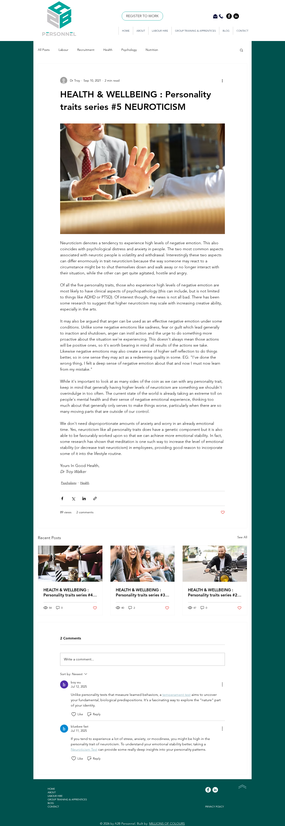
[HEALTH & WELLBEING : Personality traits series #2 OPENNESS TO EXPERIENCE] (215, 564)
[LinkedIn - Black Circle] (236, 16)
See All (242, 537)
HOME (51, 788)
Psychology (129, 50)
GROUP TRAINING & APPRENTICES (67, 799)
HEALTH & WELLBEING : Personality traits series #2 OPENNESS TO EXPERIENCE (214, 592)
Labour (63, 50)
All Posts (44, 50)
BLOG (51, 803)
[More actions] (222, 80)
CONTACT (53, 806)
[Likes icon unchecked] (74, 714)
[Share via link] (95, 498)
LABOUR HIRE (55, 795)
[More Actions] (222, 684)
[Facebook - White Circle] (208, 790)
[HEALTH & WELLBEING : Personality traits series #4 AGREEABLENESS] (70, 564)
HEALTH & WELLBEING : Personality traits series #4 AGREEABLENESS (68, 592)
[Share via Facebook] (62, 498)
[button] (241, 50)
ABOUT (52, 792)
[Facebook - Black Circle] (229, 16)
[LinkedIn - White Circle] (215, 790)
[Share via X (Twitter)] (73, 498)
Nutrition (152, 50)
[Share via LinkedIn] (84, 498)
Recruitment (85, 50)
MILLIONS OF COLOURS (167, 824)
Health (107, 50)
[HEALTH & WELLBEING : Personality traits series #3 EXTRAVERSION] (142, 564)
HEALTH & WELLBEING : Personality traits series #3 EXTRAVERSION (140, 592)
